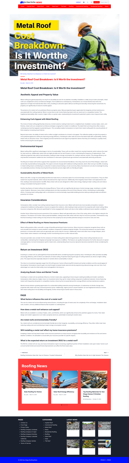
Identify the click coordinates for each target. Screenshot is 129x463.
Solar (47, 6)
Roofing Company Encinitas (29, 434)
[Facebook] (84, 2)
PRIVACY (103, 460)
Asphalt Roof (31, 6)
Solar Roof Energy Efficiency (64, 392)
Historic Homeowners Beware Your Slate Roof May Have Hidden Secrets (88, 433)
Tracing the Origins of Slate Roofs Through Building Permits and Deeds (104, 433)
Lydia (23, 83)
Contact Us (24, 422)
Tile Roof (63, 6)
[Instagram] (91, 2)
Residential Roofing (96, 6)
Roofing (71, 6)
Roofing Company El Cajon (29, 432)
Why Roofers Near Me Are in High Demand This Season (91, 354)
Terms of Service (26, 443)
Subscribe (96, 2)
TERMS (109, 460)
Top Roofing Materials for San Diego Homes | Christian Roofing (94, 394)
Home (22, 6)
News (106, 6)
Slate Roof (55, 6)
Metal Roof (40, 6)
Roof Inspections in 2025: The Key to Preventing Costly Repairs (104, 451)
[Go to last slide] (24, 387)
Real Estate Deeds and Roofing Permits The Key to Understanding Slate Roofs (73, 451)
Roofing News (88, 399)
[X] (87, 2)
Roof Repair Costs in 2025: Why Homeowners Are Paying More (88, 451)
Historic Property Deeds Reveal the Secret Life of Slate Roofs (72, 433)
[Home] (21, 73)
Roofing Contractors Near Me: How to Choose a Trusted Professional (41, 354)
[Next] (105, 387)
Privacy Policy (25, 427)
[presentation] (35, 379)
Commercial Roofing (82, 6)
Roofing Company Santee (28, 441)
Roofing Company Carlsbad (29, 429)
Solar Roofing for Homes (33, 392)
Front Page (24, 425)
